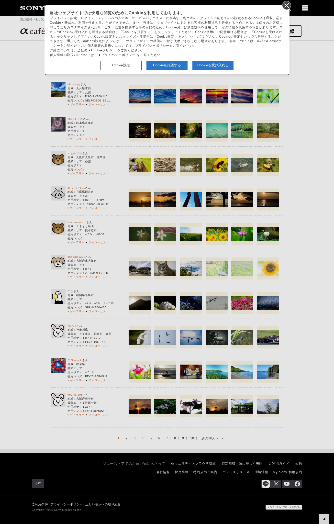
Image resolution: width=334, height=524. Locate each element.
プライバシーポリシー (118, 55)
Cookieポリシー (103, 50)
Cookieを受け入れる (213, 65)
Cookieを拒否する (167, 65)
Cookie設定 (121, 65)
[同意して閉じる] (286, 5)
